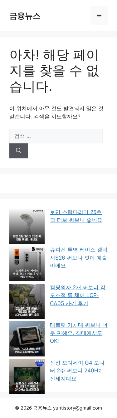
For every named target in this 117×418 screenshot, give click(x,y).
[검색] (18, 150)
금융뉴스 (25, 15)
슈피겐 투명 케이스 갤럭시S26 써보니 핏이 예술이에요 (79, 257)
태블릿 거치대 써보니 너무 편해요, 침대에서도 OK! (79, 333)
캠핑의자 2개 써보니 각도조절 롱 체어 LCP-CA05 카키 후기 (77, 295)
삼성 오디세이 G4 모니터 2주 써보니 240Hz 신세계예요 (77, 371)
